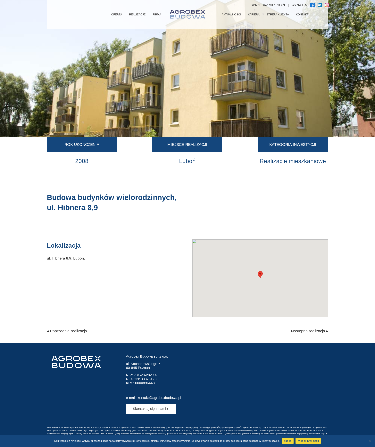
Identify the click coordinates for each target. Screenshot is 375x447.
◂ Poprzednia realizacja (67, 331)
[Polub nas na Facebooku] (312, 6)
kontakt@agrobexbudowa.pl (159, 398)
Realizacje (137, 14)
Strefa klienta (278, 14)
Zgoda (287, 440)
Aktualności (231, 14)
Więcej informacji (308, 440)
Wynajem (299, 5)
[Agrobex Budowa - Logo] (187, 14)
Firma (157, 14)
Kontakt (302, 14)
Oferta (116, 14)
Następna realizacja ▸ (309, 331)
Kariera (254, 14)
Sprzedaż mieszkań (268, 5)
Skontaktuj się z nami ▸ (151, 409)
